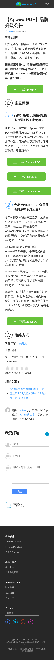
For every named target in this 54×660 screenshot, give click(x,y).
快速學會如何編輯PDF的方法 (27, 388)
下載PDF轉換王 (29, 177)
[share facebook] (7, 621)
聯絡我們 (9, 593)
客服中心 (9, 567)
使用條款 (12, 649)
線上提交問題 (11, 572)
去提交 (23, 343)
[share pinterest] (23, 621)
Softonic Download (13, 547)
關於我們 (9, 587)
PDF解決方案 (27, 414)
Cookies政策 (40, 649)
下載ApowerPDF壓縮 (32, 191)
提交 (19, 491)
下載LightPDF (28, 89)
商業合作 (9, 598)
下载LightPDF (28, 321)
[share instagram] (30, 621)
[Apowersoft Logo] (26, 4)
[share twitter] (15, 621)
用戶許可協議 (27, 651)
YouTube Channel (13, 542)
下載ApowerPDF (29, 162)
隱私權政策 (25, 649)
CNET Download (12, 552)
